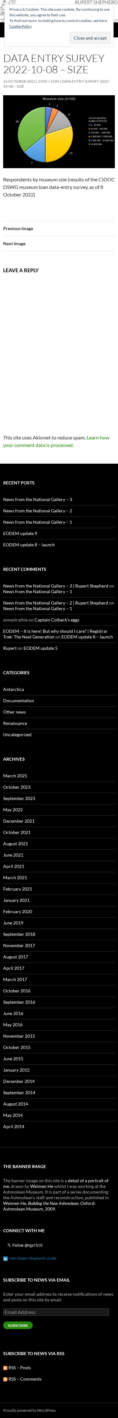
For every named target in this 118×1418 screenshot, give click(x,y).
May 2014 (13, 1115)
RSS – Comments (25, 1379)
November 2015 (19, 1036)
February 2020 (17, 911)
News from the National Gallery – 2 (37, 510)
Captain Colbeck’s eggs (57, 619)
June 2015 (13, 1058)
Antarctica (13, 689)
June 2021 (13, 855)
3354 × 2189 (48, 81)
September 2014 (19, 1092)
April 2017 (13, 968)
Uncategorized (17, 734)
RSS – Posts (19, 1367)
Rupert (10, 648)
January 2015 (16, 1070)
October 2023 (17, 787)
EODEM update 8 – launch (29, 544)
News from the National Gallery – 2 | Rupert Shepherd (55, 602)
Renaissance (15, 723)
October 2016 (17, 990)
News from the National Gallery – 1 (37, 522)
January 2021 (16, 900)
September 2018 (19, 934)
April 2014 (13, 1126)
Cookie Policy (20, 26)
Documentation (18, 700)
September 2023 (19, 798)
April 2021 (13, 866)
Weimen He (41, 1186)
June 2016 (13, 1013)
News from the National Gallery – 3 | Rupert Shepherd (55, 585)
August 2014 (15, 1103)
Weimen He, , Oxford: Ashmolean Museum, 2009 (49, 1205)
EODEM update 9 (20, 533)
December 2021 (19, 821)
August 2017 (15, 956)
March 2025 (15, 775)
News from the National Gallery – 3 (37, 499)
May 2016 (13, 1024)
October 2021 (17, 832)
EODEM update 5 (41, 648)
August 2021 (15, 843)
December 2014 (19, 1081)
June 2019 (13, 922)
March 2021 (15, 877)
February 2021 (17, 888)
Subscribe (18, 1325)
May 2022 (13, 809)
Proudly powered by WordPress (29, 1410)
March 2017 (15, 979)
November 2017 (19, 945)
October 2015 (17, 1047)
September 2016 (19, 1002)
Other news (14, 712)
